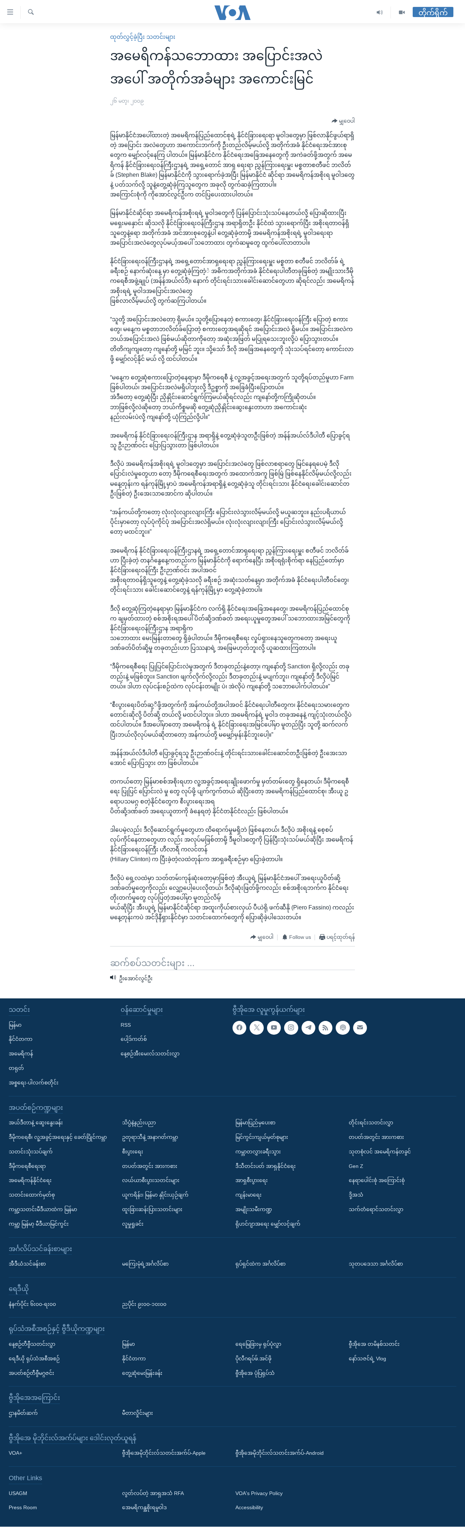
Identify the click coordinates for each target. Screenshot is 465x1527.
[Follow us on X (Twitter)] (256, 1028)
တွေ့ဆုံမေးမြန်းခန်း (142, 1373)
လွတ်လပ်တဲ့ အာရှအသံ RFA (153, 1493)
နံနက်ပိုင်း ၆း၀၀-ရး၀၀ (32, 1304)
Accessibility (249, 1508)
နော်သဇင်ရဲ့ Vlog (367, 1358)
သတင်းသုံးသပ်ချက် (31, 1152)
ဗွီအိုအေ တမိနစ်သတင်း (374, 1344)
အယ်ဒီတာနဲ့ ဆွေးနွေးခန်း (36, 1123)
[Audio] (380, 13)
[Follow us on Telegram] (308, 1028)
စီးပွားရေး (132, 1152)
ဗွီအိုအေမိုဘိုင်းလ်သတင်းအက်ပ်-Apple (164, 1453)
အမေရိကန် (21, 1054)
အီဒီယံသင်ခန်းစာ (27, 1264)
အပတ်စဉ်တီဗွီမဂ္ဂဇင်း (31, 1373)
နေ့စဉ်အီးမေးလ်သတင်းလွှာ (150, 1054)
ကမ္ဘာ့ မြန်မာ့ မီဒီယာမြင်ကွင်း (39, 1224)
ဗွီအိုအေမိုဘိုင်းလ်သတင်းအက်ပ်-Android (279, 1453)
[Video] (402, 13)
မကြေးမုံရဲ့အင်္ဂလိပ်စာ (145, 1264)
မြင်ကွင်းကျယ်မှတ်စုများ (261, 1137)
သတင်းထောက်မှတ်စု (32, 1195)
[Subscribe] (360, 1028)
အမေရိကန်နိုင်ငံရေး (30, 1181)
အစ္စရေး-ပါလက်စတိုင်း (33, 1083)
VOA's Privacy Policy (259, 1493)
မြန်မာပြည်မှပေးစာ (255, 1123)
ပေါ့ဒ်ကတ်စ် (134, 1039)
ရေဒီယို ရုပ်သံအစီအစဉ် (34, 1358)
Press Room (23, 1508)
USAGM (18, 1493)
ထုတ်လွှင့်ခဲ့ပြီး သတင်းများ (142, 37)
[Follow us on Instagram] (291, 1028)
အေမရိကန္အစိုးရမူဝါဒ (144, 1508)
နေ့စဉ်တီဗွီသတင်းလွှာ (32, 1344)
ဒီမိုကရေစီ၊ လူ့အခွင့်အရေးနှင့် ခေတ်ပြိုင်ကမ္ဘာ (58, 1137)
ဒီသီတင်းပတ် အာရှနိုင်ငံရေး (265, 1166)
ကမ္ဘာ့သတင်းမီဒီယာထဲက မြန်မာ (43, 1209)
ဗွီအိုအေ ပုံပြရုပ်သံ (255, 1373)
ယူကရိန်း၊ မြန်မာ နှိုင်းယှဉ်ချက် (155, 1195)
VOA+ (15, 1453)
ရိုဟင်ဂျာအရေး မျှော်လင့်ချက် (267, 1224)
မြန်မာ (15, 1025)
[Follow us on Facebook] (239, 1028)
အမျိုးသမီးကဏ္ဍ (253, 1209)
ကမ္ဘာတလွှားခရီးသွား (258, 1152)
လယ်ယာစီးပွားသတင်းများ (150, 1181)
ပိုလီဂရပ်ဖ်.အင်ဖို (253, 1358)
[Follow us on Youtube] (274, 1028)
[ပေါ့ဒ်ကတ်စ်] (342, 1028)
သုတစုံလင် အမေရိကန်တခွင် (380, 1152)
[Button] (343, 121)
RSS (126, 1025)
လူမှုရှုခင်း (132, 1224)
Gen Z (356, 1166)
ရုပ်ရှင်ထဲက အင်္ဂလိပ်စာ (260, 1264)
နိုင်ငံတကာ (20, 1039)
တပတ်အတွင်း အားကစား (149, 1166)
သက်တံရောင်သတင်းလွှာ (376, 1209)
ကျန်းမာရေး (248, 1195)
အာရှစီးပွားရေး (251, 1181)
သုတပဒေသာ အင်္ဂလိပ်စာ (376, 1264)
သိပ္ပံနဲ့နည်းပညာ (139, 1123)
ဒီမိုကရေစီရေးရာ (27, 1166)
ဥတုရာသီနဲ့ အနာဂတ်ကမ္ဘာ (150, 1137)
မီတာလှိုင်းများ (137, 1413)
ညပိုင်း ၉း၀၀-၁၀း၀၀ (144, 1304)
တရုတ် (16, 1068)
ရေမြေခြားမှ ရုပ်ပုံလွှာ (258, 1344)
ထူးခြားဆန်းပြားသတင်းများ (152, 1209)
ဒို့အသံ (356, 1195)
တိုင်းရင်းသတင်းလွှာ (371, 1123)
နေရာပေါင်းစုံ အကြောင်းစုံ (377, 1181)
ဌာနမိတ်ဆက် (23, 1413)
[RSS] (325, 1028)
